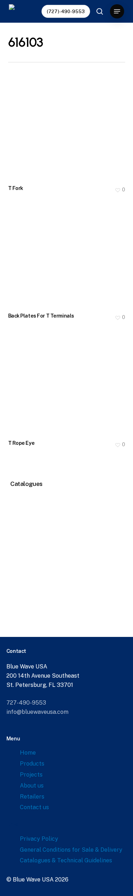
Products (32, 763)
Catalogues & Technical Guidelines (66, 860)
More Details (68, 123)
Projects (31, 774)
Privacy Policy (39, 838)
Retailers (32, 796)
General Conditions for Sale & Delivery (71, 849)
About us (32, 785)
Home (28, 752)
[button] (117, 11)
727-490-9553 (26, 702)
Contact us (34, 807)
